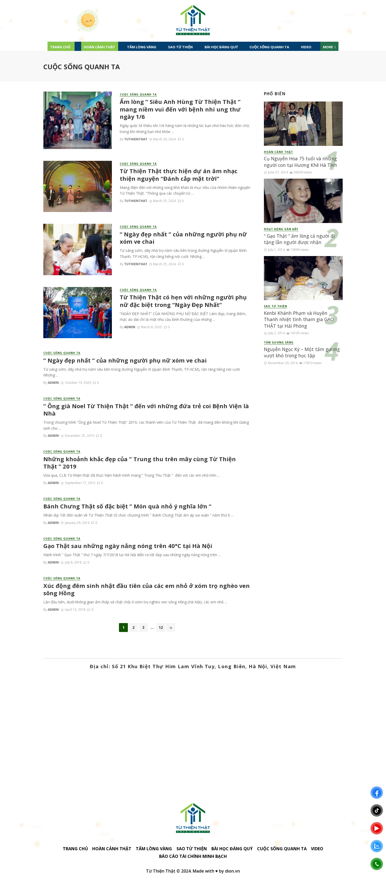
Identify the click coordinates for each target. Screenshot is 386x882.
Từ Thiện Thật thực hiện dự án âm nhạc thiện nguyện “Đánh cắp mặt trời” (178, 174)
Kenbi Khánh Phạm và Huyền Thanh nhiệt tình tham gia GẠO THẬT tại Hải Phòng (299, 319)
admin (129, 327)
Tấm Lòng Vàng (141, 47)
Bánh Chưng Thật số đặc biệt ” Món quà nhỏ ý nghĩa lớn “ (127, 506)
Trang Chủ (60, 47)
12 (161, 627)
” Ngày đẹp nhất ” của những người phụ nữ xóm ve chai (183, 238)
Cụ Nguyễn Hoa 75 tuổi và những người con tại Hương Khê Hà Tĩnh (300, 161)
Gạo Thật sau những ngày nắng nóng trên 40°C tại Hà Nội (127, 546)
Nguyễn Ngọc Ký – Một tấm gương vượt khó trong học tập (302, 352)
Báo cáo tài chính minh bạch (193, 856)
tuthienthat (135, 139)
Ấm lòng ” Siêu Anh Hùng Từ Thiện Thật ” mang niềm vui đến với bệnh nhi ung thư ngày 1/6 (180, 109)
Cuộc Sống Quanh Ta (269, 47)
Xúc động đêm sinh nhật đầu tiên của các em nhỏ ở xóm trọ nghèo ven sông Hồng (146, 589)
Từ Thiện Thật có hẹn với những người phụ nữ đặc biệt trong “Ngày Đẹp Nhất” (183, 301)
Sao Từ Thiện (180, 47)
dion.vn (232, 871)
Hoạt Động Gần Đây (281, 229)
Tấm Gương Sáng (279, 342)
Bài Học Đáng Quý (221, 47)
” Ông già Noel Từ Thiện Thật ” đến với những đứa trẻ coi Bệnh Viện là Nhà (146, 409)
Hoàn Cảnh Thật (99, 47)
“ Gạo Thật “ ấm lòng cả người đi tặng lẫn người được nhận (299, 239)
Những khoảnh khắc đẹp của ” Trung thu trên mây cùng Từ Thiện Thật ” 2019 (139, 462)
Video (306, 47)
